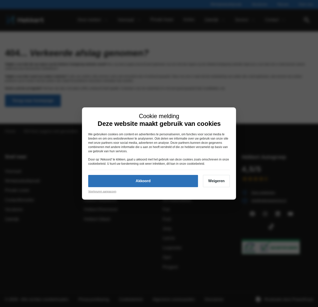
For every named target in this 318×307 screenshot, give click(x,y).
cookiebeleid (97, 163)
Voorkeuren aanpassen (102, 191)
